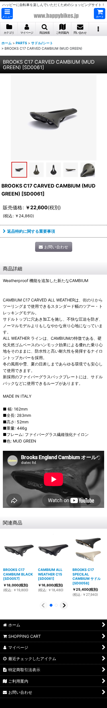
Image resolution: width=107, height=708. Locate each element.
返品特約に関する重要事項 (31, 231)
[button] (7, 13)
